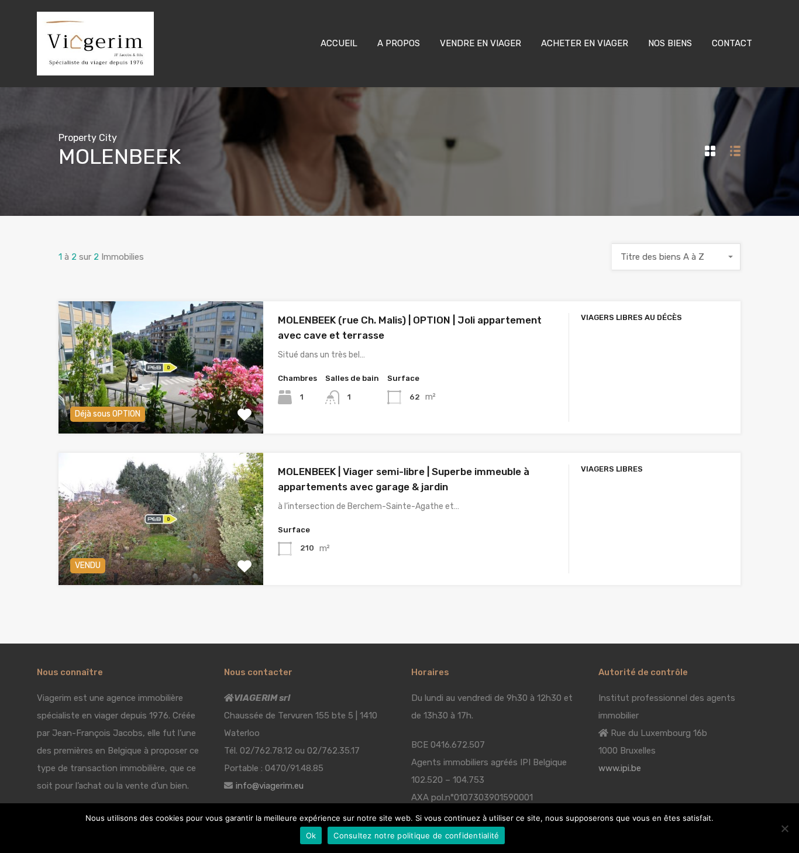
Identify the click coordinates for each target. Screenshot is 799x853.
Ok (311, 835)
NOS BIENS (670, 43)
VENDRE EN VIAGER (480, 43)
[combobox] (676, 256)
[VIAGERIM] (95, 70)
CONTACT (732, 43)
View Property (160, 406)
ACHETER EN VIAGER (584, 43)
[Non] (784, 829)
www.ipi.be (619, 768)
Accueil (339, 43)
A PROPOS (398, 43)
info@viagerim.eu (270, 785)
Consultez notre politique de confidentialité (416, 835)
